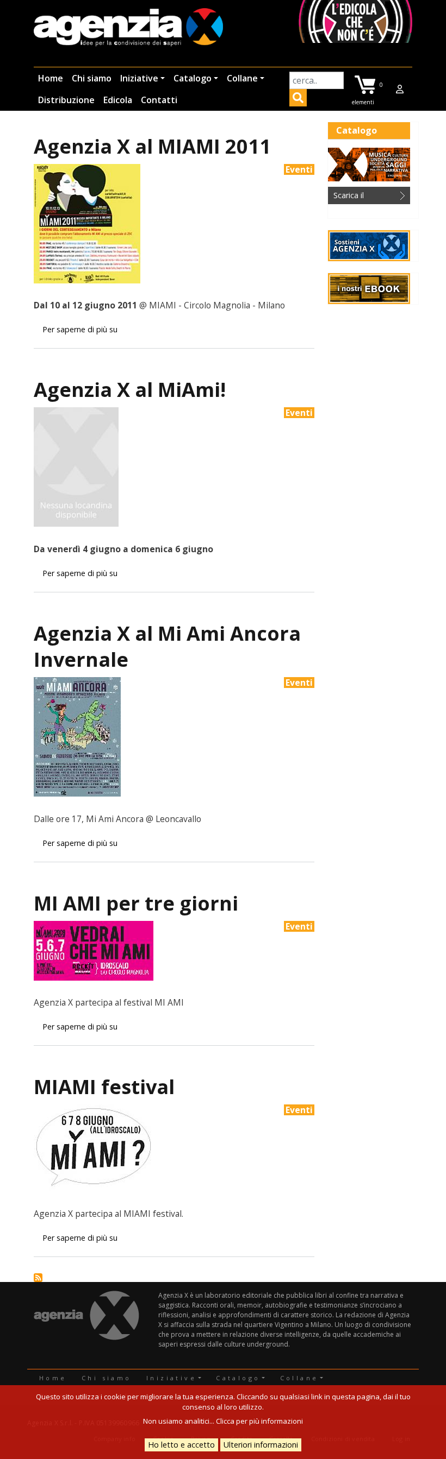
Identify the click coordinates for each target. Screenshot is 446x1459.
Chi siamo (92, 78)
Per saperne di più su (79, 329)
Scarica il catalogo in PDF (361, 197)
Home (50, 78)
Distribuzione (66, 100)
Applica (298, 99)
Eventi (299, 169)
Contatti (159, 100)
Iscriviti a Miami (38, 1277)
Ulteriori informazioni (261, 1444)
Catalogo (193, 78)
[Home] (128, 27)
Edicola (117, 100)
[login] (399, 89)
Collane (242, 78)
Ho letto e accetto (181, 1444)
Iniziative (139, 78)
